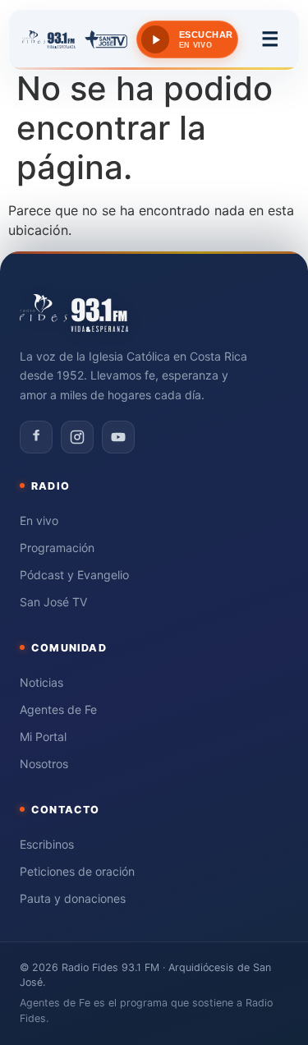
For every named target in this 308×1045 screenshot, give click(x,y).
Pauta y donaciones (73, 898)
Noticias (41, 682)
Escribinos (47, 844)
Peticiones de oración (77, 871)
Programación (57, 548)
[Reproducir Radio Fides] (155, 39)
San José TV (53, 602)
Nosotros (44, 764)
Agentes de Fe (58, 709)
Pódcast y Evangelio (74, 575)
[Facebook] (36, 437)
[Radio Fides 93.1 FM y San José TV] (74, 39)
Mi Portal (43, 736)
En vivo (39, 520)
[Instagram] (77, 437)
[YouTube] (118, 437)
